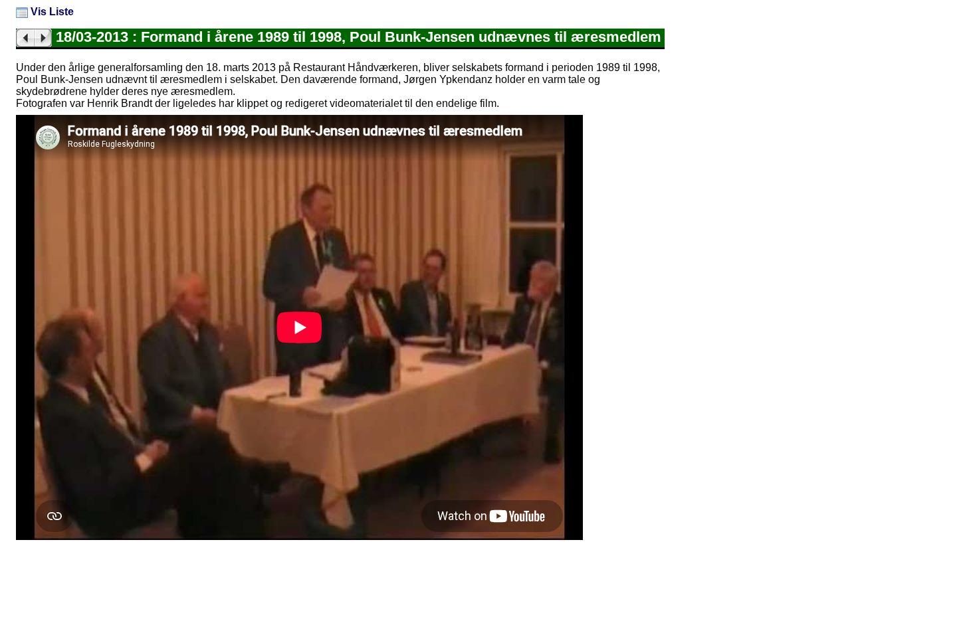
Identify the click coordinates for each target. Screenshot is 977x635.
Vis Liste (51, 11)
